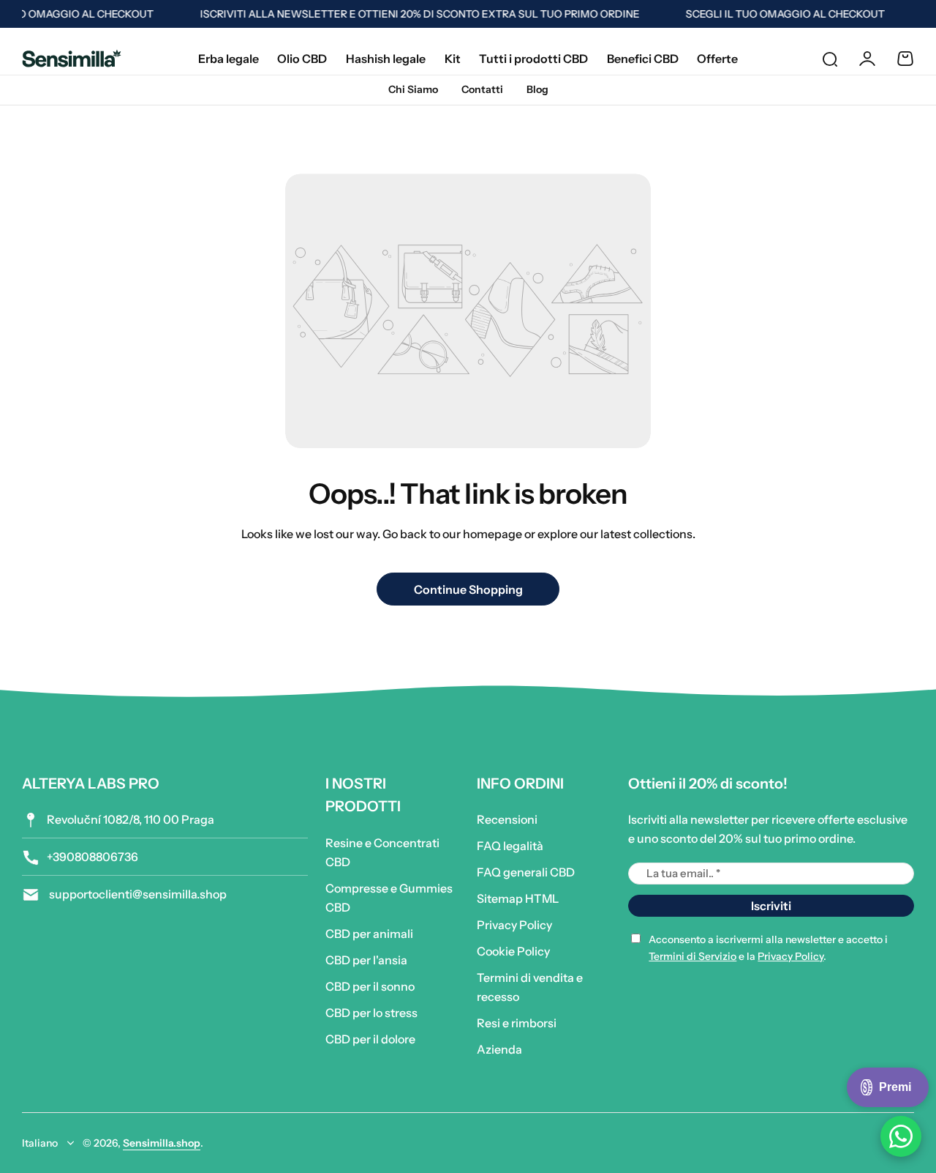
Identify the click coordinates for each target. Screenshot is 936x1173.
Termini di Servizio (692, 956)
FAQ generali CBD (526, 872)
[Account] (867, 58)
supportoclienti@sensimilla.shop (137, 894)
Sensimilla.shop (161, 1143)
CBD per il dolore (370, 1039)
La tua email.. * (683, 873)
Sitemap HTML (518, 898)
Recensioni (507, 819)
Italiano (40, 1143)
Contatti (482, 89)
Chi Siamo (413, 89)
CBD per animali (369, 933)
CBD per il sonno (370, 986)
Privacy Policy (514, 924)
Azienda (499, 1049)
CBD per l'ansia (366, 960)
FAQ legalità (510, 845)
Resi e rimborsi (516, 1023)
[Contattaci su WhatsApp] (900, 1136)
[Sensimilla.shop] (71, 58)
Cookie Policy (513, 951)
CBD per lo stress (371, 1012)
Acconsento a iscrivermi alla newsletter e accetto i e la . (768, 948)
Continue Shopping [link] (468, 589)
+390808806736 (92, 856)
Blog (537, 89)
